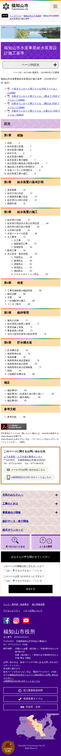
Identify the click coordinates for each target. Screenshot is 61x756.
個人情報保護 (38, 604)
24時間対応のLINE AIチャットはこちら (31, 477)
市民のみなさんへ (12, 494)
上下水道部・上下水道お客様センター (23, 456)
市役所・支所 (33, 707)
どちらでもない (23, 570)
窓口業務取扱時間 (33, 690)
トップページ (15, 16)
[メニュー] (55, 6)
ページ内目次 (30, 64)
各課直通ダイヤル (33, 698)
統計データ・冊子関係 (15, 521)
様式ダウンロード (12, 530)
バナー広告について (32, 610)
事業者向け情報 (11, 512)
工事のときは (10, 503)
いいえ (38, 570)
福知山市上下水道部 (32, 16)
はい (9, 570)
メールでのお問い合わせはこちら (28, 470)
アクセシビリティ (11, 610)
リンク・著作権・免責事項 (16, 604)
